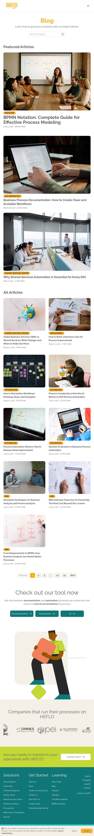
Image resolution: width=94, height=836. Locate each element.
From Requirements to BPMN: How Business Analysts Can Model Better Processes (22, 556)
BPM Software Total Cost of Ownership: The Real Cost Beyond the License (69, 502)
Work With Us (34, 799)
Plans (31, 786)
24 (64, 575)
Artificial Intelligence (11, 791)
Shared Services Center (12, 799)
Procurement (8, 808)
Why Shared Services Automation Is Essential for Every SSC (44, 277)
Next (72, 575)
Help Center (56, 782)
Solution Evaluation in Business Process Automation (70, 448)
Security (6, 817)
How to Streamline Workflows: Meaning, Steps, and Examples (19, 395)
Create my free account (38, 791)
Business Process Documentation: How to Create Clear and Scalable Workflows (44, 202)
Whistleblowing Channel (38, 808)
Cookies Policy (34, 804)
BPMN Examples (58, 804)
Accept (87, 831)
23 (57, 575)
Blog (53, 786)
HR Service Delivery (11, 804)
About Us (32, 782)
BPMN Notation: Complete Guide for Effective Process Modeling (41, 120)
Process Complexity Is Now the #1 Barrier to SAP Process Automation (67, 395)
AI (70, 613)
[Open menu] (88, 5)
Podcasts (55, 795)
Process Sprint (9, 795)
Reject (74, 831)
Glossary (55, 791)
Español (87, 784)
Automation (45, 613)
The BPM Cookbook (59, 799)
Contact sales (74, 757)
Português (86, 780)
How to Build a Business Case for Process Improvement (66, 339)
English (88, 776)
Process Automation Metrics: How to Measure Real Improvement (22, 448)
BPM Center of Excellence (13, 813)
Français (87, 788)
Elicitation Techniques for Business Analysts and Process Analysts (21, 502)
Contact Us (33, 795)
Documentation (20, 613)
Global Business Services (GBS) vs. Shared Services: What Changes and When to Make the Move (22, 340)
